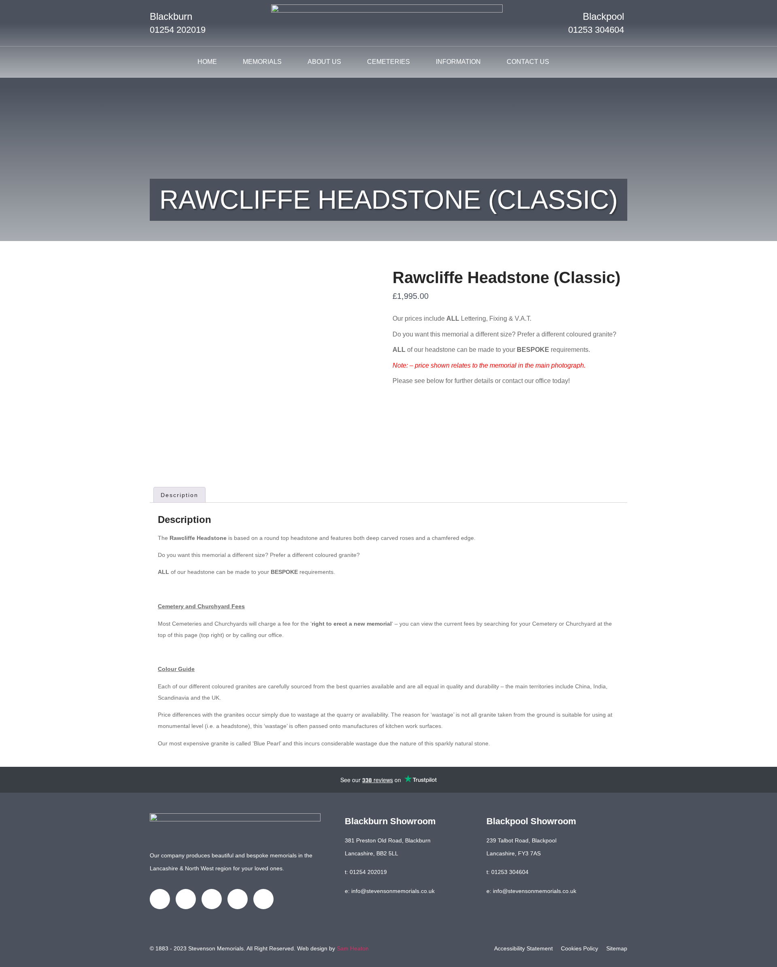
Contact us (528, 61)
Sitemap (616, 948)
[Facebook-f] (160, 899)
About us (324, 61)
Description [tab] (179, 495)
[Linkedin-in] (212, 899)
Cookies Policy (579, 948)
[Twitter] (186, 899)
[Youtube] (237, 899)
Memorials (262, 61)
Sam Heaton (353, 948)
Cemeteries (388, 61)
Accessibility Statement (523, 948)
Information (458, 61)
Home (207, 61)
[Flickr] (263, 899)
